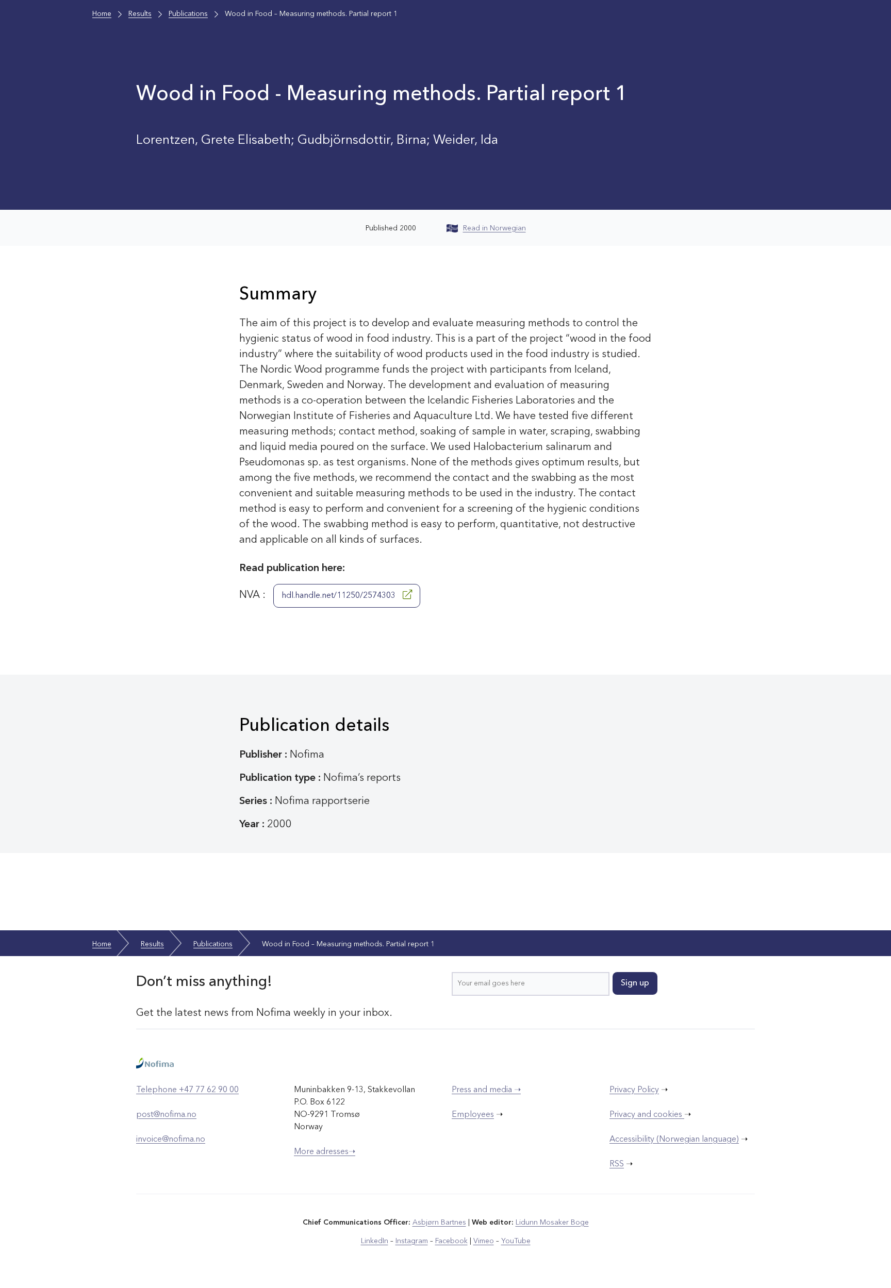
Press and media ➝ (486, 1090)
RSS (616, 1164)
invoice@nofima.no (170, 1139)
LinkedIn (374, 1241)
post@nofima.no (166, 1115)
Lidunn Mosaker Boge (552, 1222)
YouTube (516, 1241)
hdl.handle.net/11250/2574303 (340, 596)
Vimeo (483, 1241)
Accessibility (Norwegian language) (674, 1139)
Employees (473, 1115)
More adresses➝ (324, 1152)
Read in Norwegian (494, 228)
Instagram (411, 1241)
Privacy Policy (634, 1090)
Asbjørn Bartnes (439, 1222)
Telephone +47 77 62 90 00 (187, 1090)
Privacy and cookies (646, 1115)
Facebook (451, 1241)
